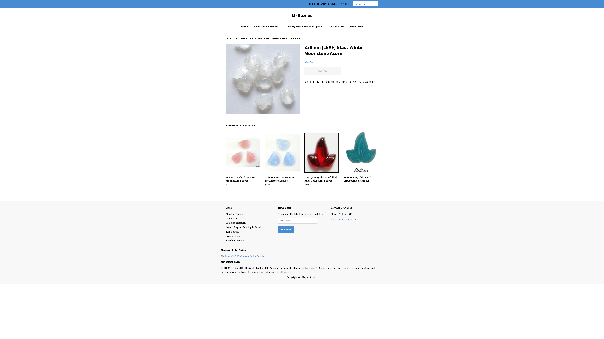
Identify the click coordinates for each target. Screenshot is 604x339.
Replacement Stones (266, 26)
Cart (347, 3)
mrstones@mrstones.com (344, 219)
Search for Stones (235, 240)
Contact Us (337, 26)
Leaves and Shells (244, 38)
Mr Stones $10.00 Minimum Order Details (242, 256)
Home (244, 26)
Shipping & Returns (236, 222)
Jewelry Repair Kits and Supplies (305, 26)
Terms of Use (232, 231)
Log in (312, 3)
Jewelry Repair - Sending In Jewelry (244, 227)
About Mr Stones (234, 214)
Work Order (356, 26)
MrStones (302, 15)
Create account (329, 3)
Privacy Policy (233, 236)
